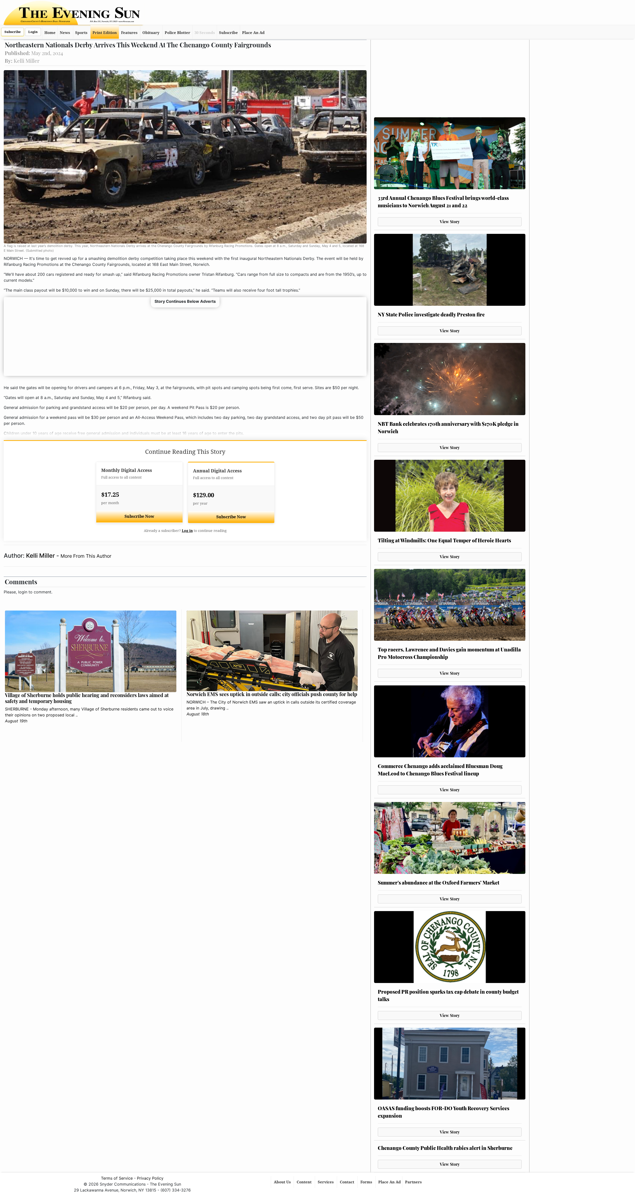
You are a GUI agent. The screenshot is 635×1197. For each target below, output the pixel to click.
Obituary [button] (150, 33)
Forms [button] (366, 1182)
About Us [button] (283, 1182)
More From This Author (86, 556)
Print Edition (105, 33)
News (65, 33)
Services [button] (326, 1182)
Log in (187, 531)
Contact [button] (347, 1182)
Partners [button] (414, 1182)
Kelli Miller (41, 555)
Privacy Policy (150, 1178)
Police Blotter (177, 33)
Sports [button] (81, 33)
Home (50, 33)
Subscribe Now (139, 516)
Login (33, 32)
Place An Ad (253, 33)
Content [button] (305, 1182)
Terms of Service (117, 1178)
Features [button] (129, 33)
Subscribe (12, 32)
